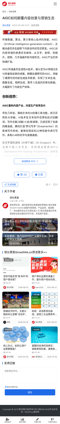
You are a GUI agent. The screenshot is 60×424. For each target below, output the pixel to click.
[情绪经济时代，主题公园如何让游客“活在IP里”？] (15, 300)
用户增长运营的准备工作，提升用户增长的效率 (43, 278)
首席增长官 (8, 260)
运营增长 (8, 329)
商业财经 (36, 329)
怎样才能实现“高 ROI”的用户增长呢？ (15, 278)
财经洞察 (35, 25)
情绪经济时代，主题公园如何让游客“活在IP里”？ (14, 313)
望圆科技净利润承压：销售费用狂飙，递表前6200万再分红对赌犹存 (44, 347)
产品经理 (8, 295)
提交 (30, 392)
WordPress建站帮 (32, 412)
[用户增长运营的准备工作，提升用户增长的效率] (44, 265)
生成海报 (11, 184)
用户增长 (36, 260)
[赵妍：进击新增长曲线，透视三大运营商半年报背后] (44, 300)
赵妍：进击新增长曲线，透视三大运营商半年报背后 (43, 313)
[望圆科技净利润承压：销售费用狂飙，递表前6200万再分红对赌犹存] (44, 334)
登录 (6, 387)
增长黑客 (6, 25)
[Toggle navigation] (55, 4)
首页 (4, 11)
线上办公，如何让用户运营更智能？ (14, 347)
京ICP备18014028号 (43, 409)
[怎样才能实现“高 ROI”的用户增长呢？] (15, 265)
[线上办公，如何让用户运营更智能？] (15, 334)
